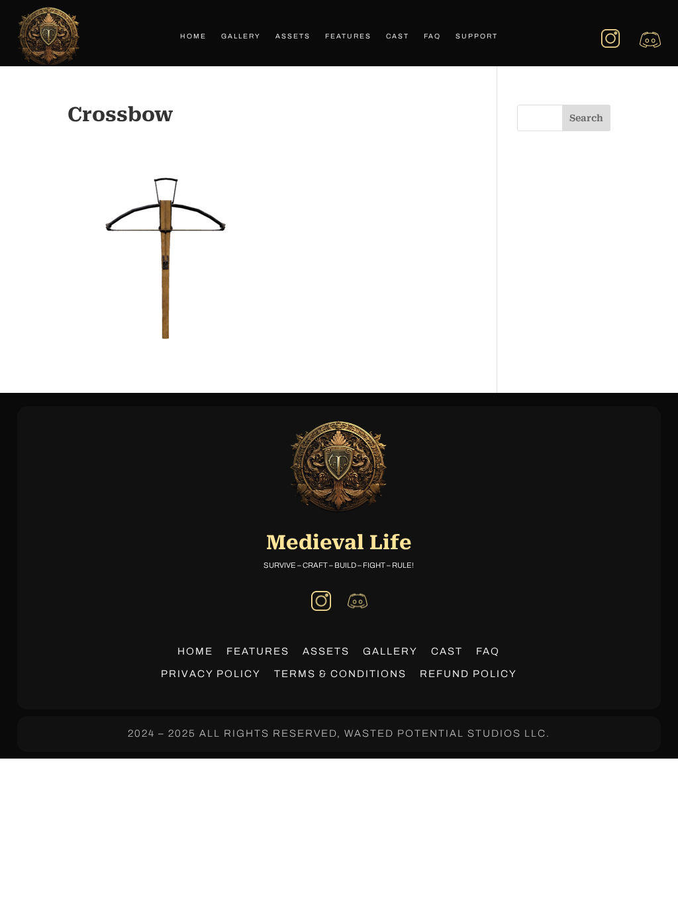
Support (477, 36)
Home (193, 36)
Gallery (241, 36)
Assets (293, 36)
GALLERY (390, 651)
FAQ (432, 36)
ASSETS (326, 651)
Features (348, 36)
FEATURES (257, 651)
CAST (447, 651)
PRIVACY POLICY (211, 673)
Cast (397, 36)
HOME (195, 651)
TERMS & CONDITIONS (340, 673)
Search (586, 118)
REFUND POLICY (468, 673)
